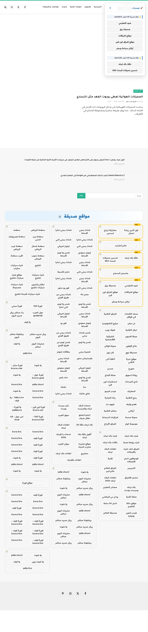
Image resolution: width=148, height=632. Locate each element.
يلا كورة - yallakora (17, 408)
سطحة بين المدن (38, 238)
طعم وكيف (131, 404)
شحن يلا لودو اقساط (63, 254)
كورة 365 (38, 306)
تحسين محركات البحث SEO (110, 259)
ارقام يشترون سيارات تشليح (38, 286)
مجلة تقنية (131, 496)
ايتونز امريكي (63, 246)
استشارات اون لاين (110, 383)
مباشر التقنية (110, 410)
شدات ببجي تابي (63, 239)
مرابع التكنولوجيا (110, 323)
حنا (84, 387)
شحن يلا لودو (84, 342)
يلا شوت (84, 472)
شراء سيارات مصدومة (17, 286)
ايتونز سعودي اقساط (84, 254)
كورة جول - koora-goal (38, 376)
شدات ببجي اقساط (84, 231)
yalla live (27, 353)
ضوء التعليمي (131, 285)
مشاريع (84, 453)
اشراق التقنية (110, 314)
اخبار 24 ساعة (110, 503)
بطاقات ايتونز (63, 351)
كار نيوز (110, 352)
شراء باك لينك (131, 436)
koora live (16, 384)
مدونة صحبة (131, 417)
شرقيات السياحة (110, 417)
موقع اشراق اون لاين (110, 293)
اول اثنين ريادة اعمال (131, 232)
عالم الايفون (131, 346)
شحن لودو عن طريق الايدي (63, 344)
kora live (16, 431)
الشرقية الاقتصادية (110, 338)
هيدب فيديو (110, 391)
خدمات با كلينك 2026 (63, 436)
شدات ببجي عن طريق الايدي (63, 296)
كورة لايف (37, 438)
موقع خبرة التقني (131, 360)
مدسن (110, 368)
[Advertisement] (74, 25)
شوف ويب (110, 330)
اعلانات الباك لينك (110, 450)
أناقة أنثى (110, 359)
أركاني (131, 410)
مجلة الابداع (110, 375)
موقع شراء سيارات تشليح (17, 276)
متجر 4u (85, 294)
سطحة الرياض (38, 230)
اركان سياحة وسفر (121, 301)
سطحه (16, 230)
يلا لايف (27, 322)
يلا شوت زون (38, 561)
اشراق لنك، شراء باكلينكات (131, 450)
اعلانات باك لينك (63, 453)
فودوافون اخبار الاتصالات (131, 460)
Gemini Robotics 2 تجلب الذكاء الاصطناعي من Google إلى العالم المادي (92, 176)
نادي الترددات (131, 381)
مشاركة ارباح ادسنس (110, 232)
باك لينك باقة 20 (84, 424)
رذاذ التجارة (110, 397)
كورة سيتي (17, 306)
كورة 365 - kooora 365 (38, 418)
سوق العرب (63, 415)
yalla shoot (63, 472)
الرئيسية (98, 7)
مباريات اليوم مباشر (84, 480)
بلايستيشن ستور (84, 358)
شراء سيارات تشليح (38, 276)
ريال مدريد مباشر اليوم (38, 335)
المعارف (131, 391)
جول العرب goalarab (38, 314)
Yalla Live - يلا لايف (17, 399)
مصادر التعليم (110, 487)
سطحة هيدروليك (17, 236)
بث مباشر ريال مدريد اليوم (17, 314)
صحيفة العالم (110, 513)
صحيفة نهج (131, 352)
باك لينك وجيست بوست (131, 489)
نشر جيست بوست (63, 407)
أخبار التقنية (138, 91)
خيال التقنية (131, 330)
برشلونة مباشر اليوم (17, 335)
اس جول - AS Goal (16, 418)
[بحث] (5, 7)
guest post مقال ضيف (84, 416)
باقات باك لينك (110, 442)
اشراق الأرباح (110, 424)
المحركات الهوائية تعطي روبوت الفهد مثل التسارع (110, 97)
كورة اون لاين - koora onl (38, 408)
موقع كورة (27, 483)
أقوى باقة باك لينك (84, 436)
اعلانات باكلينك (74, 460)
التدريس (131, 468)
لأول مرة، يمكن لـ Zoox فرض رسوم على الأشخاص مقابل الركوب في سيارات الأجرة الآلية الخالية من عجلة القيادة (74, 160)
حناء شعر (63, 377)
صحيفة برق (110, 285)
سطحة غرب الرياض (17, 247)
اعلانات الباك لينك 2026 (110, 479)
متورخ (131, 368)
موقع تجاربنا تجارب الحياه (84, 445)
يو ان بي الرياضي (110, 496)
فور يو (63, 323)
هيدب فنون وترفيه (131, 514)
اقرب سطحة (17, 255)
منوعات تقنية (76, 7)
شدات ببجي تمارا (63, 230)
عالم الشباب (121, 245)
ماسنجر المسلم (120, 273)
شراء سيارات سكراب (17, 267)
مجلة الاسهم (131, 336)
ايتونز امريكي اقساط (63, 315)
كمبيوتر (88, 7)
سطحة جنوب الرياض (38, 257)
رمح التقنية (131, 397)
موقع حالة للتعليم (131, 505)
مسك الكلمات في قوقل (131, 315)
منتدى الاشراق (131, 477)
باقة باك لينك (131, 258)
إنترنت (64, 7)
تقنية (110, 458)
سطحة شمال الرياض (38, 247)
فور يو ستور (63, 288)
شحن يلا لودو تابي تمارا (63, 305)
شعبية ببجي (84, 351)
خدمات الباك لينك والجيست (84, 407)
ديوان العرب (63, 444)
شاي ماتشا (84, 393)
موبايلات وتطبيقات (50, 7)
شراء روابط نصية (131, 442)
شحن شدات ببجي (84, 334)
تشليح (38, 265)
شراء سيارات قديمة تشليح (27, 294)
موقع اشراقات (131, 292)
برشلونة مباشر (63, 478)
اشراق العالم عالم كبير (110, 469)
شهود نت (110, 404)
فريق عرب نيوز (131, 101)
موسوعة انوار (131, 424)
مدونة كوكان (110, 346)
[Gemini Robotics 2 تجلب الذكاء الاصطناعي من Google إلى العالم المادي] (135, 179)
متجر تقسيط (63, 271)
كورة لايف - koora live (38, 522)
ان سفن (131, 323)
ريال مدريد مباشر (84, 488)
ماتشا (63, 387)
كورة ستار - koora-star (17, 367)
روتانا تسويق (131, 375)
